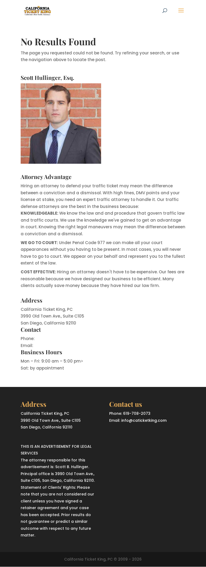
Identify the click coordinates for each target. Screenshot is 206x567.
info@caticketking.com (58, 345)
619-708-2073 (50, 338)
